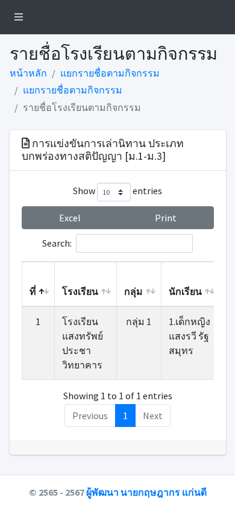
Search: (57, 243)
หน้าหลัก (28, 73)
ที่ (33, 291)
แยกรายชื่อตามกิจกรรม (110, 73)
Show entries (117, 191)
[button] (19, 17)
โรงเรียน (80, 291)
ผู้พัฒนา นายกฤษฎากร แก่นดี (146, 492)
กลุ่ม (133, 291)
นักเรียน (185, 291)
